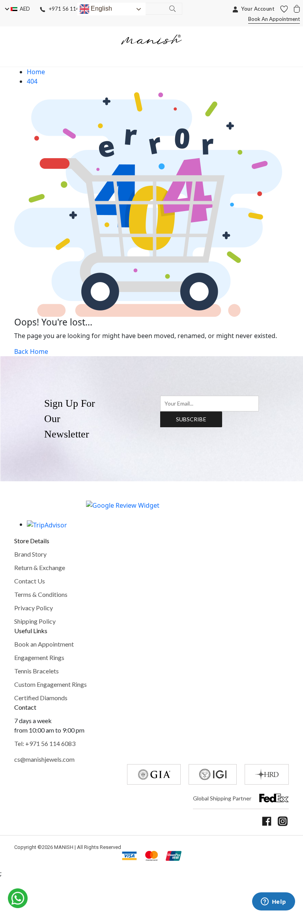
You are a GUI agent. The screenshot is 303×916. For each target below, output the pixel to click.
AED (23, 9)
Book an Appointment (44, 644)
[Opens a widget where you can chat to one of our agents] (273, 902)
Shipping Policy (35, 621)
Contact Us (29, 581)
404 (32, 81)
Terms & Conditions (40, 594)
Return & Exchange (39, 567)
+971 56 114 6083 (69, 9)
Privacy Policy (33, 607)
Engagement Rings (39, 657)
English (100, 8)
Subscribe (191, 419)
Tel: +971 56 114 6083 (44, 743)
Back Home (31, 351)
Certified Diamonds (40, 697)
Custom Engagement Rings (50, 684)
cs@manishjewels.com (44, 759)
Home (36, 71)
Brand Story (30, 554)
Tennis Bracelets (36, 671)
